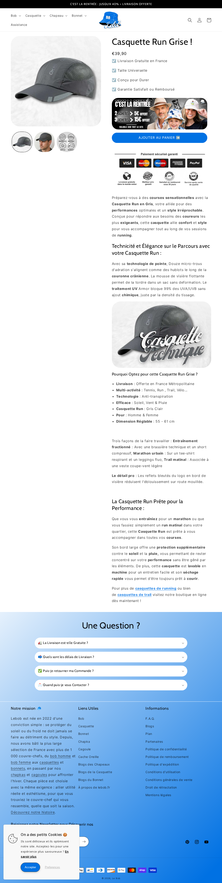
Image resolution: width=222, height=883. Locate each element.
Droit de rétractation (161, 787)
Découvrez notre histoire (33, 812)
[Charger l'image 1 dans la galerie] (22, 142)
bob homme (60, 756)
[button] (15, 15)
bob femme (21, 762)
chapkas (18, 774)
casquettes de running (155, 588)
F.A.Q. (150, 718)
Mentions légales (158, 795)
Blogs (149, 726)
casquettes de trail (135, 594)
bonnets (18, 768)
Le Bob (116, 878)
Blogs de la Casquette (95, 772)
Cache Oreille (88, 757)
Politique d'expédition (162, 764)
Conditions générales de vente (168, 780)
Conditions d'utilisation (162, 772)
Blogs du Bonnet (90, 780)
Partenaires (154, 741)
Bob (81, 718)
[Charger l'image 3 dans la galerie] (67, 142)
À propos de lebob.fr (94, 787)
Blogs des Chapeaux (94, 764)
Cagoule (84, 749)
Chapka (84, 741)
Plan (148, 734)
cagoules (39, 774)
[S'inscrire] (84, 842)
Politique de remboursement (167, 757)
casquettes (49, 762)
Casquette (86, 726)
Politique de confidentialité (166, 749)
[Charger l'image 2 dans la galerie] (44, 142)
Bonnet (83, 734)
